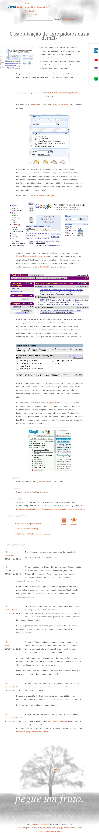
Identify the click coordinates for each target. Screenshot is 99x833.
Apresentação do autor (27, 828)
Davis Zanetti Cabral (13, 718)
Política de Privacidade (45, 831)
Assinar (74, 524)
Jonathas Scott (11, 687)
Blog (27, 3)
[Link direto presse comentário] (6, 552)
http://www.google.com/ (57, 721)
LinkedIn (30, 492)
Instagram (44, 492)
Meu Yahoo (44, 266)
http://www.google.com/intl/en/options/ (32, 732)
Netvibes (35, 104)
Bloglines (52, 402)
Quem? (40, 482)
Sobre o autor (31, 15)
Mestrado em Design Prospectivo (60, 92)
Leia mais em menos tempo (28, 529)
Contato (47, 482)
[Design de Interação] (15, 524)
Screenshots (43, 7)
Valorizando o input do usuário (29, 524)
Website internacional (73, 828)
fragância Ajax (60, 104)
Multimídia (30, 7)
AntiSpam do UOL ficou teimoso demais (33, 534)
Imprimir (64, 524)
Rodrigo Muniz (11, 610)
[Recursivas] (15, 529)
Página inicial (15, 6)
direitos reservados (41, 824)
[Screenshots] (15, 534)
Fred (7, 645)
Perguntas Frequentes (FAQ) (50, 828)
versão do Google (44, 195)
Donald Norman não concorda (32, 256)
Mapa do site (69, 19)
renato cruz (9, 555)
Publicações (31, 11)
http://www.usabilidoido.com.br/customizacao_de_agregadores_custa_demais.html (50, 509)
